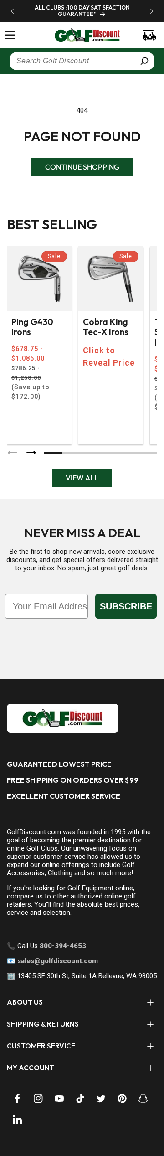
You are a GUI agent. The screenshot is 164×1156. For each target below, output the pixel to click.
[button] (10, 35)
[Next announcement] (151, 10)
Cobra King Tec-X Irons (105, 327)
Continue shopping (82, 166)
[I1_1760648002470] (85, 1122)
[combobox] (82, 61)
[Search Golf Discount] (144, 61)
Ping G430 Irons (32, 327)
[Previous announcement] (12, 10)
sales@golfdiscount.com (57, 961)
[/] (82, 35)
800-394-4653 (63, 946)
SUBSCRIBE (126, 606)
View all (82, 477)
